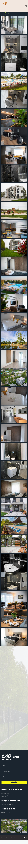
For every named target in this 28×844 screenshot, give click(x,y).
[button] (25, 6)
